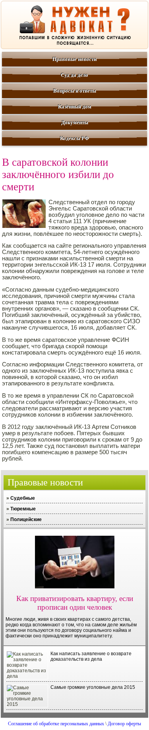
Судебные (22, 498)
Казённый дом (74, 107)
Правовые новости (74, 59)
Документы (74, 122)
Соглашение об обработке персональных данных (56, 723)
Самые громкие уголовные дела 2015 (92, 687)
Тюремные (23, 509)
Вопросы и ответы (74, 91)
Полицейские (26, 519)
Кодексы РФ (74, 138)
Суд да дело (74, 75)
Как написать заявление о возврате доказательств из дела (91, 656)
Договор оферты (124, 723)
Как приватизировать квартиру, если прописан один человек (74, 602)
